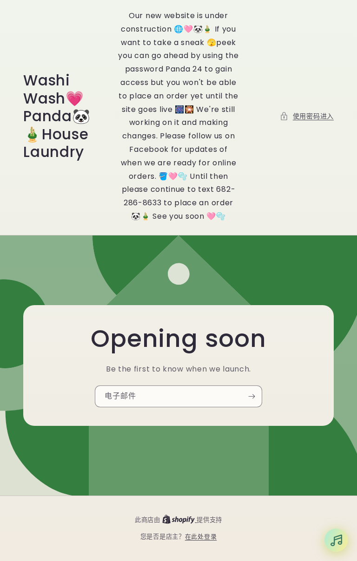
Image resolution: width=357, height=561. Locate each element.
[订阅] (251, 396)
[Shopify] (179, 519)
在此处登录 (201, 536)
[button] (307, 116)
